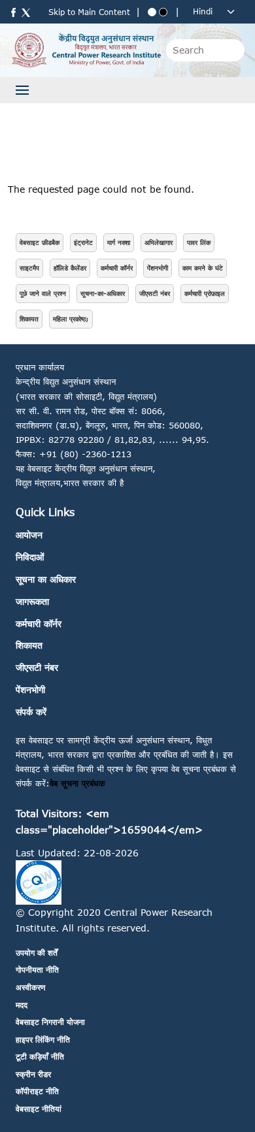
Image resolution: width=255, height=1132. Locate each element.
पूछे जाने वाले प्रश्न (43, 293)
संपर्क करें (31, 711)
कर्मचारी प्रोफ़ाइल (204, 293)
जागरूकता (32, 601)
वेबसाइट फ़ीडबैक (40, 242)
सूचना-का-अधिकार (102, 293)
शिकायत (29, 319)
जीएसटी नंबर (154, 293)
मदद (21, 1005)
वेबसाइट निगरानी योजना (50, 1022)
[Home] (85, 49)
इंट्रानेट (83, 242)
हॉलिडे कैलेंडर (70, 268)
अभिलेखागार (158, 242)
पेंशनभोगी (157, 268)
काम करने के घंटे (202, 268)
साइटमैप (29, 268)
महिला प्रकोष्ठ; (71, 319)
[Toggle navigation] (22, 90)
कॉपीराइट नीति (37, 1091)
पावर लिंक (199, 242)
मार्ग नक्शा (118, 242)
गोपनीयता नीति (37, 970)
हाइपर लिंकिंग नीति (43, 1039)
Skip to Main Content (89, 12)
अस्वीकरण (30, 987)
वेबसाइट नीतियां (38, 1109)
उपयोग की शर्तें (37, 953)
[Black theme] (163, 12)
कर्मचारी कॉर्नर (117, 268)
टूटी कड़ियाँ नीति (40, 1056)
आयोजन (29, 534)
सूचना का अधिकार (46, 579)
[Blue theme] (152, 12)
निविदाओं (30, 556)
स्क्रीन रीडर (33, 1074)
